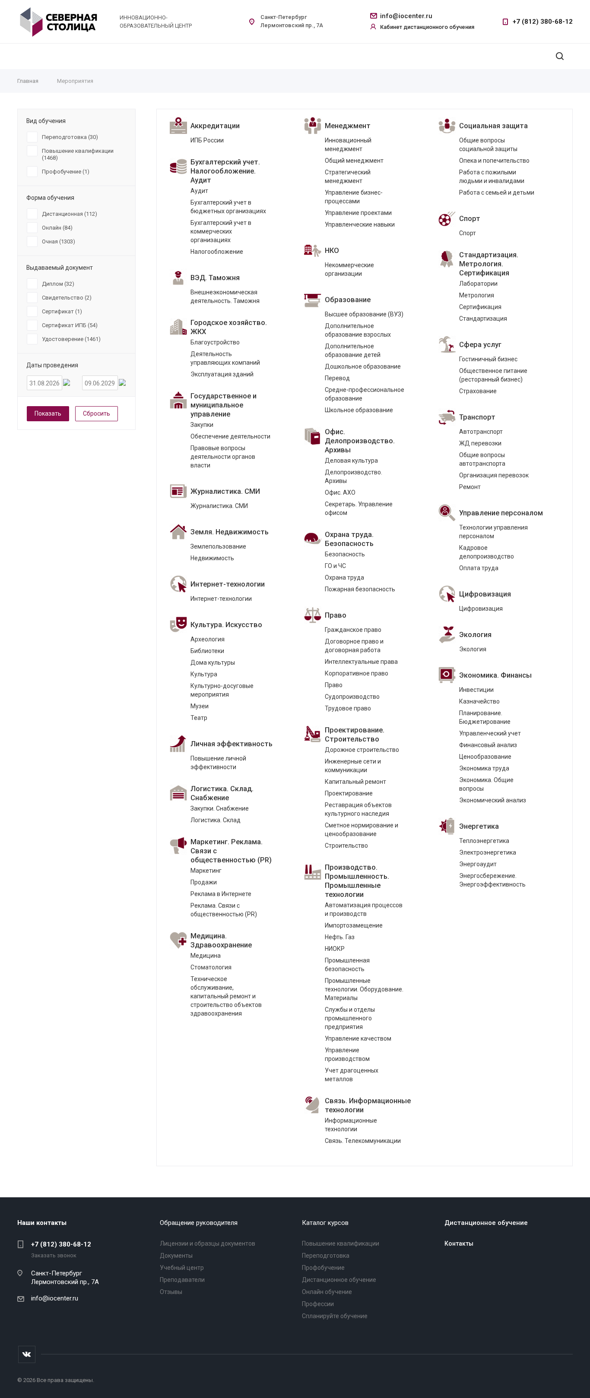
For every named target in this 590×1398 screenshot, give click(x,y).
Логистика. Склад (215, 820)
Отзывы (171, 1291)
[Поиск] (560, 56)
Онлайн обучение (327, 1291)
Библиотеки (207, 650)
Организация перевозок (494, 475)
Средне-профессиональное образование (364, 394)
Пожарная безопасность (360, 589)
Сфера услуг (480, 345)
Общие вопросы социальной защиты (488, 144)
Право (335, 615)
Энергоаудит (478, 864)
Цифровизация (485, 594)
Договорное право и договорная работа (354, 645)
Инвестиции (476, 689)
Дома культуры (212, 662)
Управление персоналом (501, 513)
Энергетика (479, 826)
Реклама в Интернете (220, 893)
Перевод (337, 378)
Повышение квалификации (340, 1243)
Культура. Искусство (226, 625)
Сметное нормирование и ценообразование (361, 829)
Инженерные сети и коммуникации (353, 765)
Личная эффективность (231, 744)
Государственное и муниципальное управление (223, 405)
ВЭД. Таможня (215, 278)
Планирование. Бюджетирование (485, 717)
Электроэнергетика (487, 852)
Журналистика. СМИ (225, 491)
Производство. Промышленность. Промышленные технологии (357, 881)
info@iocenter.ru (406, 16)
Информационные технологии (351, 1125)
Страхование (478, 391)
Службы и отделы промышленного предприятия (350, 1018)
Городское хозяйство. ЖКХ (228, 327)
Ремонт (470, 486)
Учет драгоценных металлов (351, 1074)
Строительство (346, 845)
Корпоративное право (356, 673)
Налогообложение (216, 251)
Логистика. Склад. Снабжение (222, 793)
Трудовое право (348, 708)
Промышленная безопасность (347, 964)
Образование (348, 300)
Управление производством (347, 1054)
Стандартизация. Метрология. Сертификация (488, 264)
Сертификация (480, 306)
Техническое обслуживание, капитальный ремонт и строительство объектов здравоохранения (226, 996)
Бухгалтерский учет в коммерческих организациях (220, 231)
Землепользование (218, 546)
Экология (475, 635)
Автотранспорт (481, 431)
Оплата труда (478, 568)
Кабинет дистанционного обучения (427, 27)
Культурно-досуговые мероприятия (222, 690)
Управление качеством (358, 1038)
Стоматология (211, 967)
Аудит (199, 190)
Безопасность (345, 554)
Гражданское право (353, 629)
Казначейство (479, 701)
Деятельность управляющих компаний (225, 358)
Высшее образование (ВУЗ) (364, 314)
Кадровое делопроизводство (486, 552)
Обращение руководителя (199, 1223)
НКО (332, 250)
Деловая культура (351, 460)
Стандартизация (483, 318)
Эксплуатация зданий (222, 374)
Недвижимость (212, 558)
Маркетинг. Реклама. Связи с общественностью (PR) (231, 851)
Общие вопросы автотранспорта (482, 459)
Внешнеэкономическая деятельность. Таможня (225, 296)
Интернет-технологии (227, 584)
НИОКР (335, 948)
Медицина (205, 955)
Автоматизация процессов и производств (364, 909)
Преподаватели (182, 1279)
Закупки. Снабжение (219, 808)
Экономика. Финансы (495, 675)
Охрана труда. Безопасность (349, 539)
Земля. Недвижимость (229, 532)
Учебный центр (182, 1267)
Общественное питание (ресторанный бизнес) (493, 375)
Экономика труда (484, 768)
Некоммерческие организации (349, 269)
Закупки (201, 424)
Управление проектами (358, 212)
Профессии (318, 1303)
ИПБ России (207, 140)
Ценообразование (485, 756)
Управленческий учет (490, 733)
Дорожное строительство (362, 749)
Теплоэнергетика (484, 840)
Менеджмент (348, 126)
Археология (207, 639)
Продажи (203, 882)
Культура (203, 674)
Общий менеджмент (354, 160)
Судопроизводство (352, 696)
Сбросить (96, 413)
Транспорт (477, 417)
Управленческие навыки (360, 224)
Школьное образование (359, 410)
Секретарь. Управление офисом (359, 508)
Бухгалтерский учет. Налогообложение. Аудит (225, 171)
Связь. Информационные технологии (368, 1105)
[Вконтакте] (26, 1354)
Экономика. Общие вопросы (486, 784)
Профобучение (323, 1267)
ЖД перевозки (480, 443)
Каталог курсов (325, 1223)
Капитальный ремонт (355, 781)
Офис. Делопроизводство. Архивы (360, 441)
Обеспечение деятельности (230, 436)
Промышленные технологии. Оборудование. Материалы (364, 989)
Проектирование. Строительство (354, 734)
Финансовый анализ (488, 745)
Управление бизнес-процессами (354, 197)
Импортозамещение (354, 925)
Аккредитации (215, 126)
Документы (176, 1255)
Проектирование (349, 793)
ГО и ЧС (335, 565)
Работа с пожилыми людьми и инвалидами (491, 176)
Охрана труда (344, 577)
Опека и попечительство (494, 160)
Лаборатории (478, 283)
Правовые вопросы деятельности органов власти (222, 457)
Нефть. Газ (340, 937)
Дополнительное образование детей (353, 350)
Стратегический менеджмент (348, 176)
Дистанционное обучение (339, 1279)
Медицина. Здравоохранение (221, 940)
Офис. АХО (340, 492)
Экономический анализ (492, 800)
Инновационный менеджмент (348, 144)
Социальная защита (493, 126)
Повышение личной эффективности (218, 762)
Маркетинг (206, 870)
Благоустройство (215, 342)
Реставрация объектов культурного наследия (358, 809)
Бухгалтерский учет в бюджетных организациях (228, 207)
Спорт (469, 219)
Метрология (476, 295)
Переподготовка (325, 1255)
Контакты (458, 1243)
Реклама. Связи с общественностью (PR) (223, 910)
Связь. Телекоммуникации (363, 1140)
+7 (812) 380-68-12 (543, 21)
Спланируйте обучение (335, 1316)
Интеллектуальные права (361, 661)
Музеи (199, 706)
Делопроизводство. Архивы (353, 476)
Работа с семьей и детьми (496, 192)
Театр (198, 717)
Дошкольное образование (363, 366)
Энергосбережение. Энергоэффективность (492, 880)
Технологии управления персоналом (493, 532)
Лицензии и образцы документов (207, 1243)
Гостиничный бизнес (488, 359)
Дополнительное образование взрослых (358, 330)
